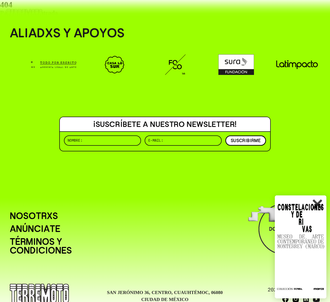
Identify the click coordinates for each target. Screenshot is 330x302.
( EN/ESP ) (302, 11)
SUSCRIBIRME (246, 140)
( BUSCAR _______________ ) (234, 11)
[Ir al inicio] (24, 14)
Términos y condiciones (41, 246)
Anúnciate (35, 229)
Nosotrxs (34, 216)
